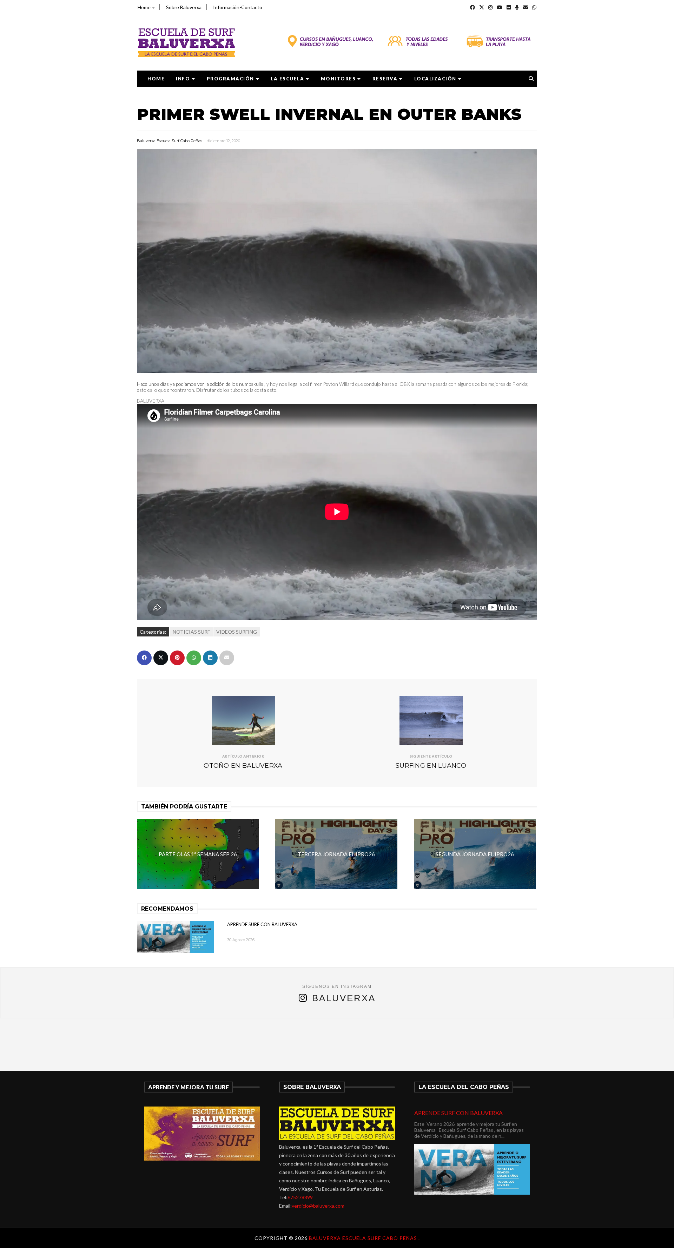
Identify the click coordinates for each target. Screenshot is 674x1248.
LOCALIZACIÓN (435, 78)
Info (183, 78)
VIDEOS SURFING (236, 632)
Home (144, 7)
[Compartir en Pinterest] (177, 658)
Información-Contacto (237, 7)
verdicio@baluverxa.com (318, 1206)
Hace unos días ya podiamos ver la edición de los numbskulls (200, 384)
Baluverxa (344, 998)
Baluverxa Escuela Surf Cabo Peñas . (364, 1238)
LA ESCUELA (287, 78)
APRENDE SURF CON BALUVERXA (262, 924)
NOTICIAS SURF (191, 632)
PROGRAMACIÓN (230, 78)
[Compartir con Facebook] (144, 658)
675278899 (300, 1197)
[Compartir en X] (160, 658)
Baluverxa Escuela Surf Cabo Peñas (169, 140)
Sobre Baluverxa (183, 7)
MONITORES (338, 78)
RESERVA (385, 78)
